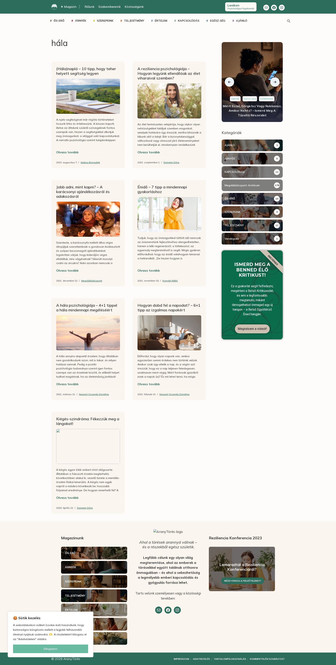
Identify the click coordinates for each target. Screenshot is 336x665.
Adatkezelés (201, 658)
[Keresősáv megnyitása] (288, 20)
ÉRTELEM (161, 20)
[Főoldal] (54, 7)
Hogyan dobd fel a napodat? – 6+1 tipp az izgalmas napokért (168, 307)
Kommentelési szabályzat (267, 658)
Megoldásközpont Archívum (242, 185)
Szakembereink (109, 7)
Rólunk (89, 7)
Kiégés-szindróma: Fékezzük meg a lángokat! (87, 421)
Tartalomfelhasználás (230, 658)
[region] (50, 634)
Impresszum (181, 658)
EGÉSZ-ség (217, 20)
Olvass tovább (67, 152)
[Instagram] (282, 8)
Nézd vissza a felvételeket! (242, 580)
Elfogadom (50, 649)
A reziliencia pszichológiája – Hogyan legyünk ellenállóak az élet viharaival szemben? (168, 73)
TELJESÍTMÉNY (134, 20)
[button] (229, 82)
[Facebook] (274, 8)
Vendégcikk (232, 238)
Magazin (68, 7)
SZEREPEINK (105, 20)
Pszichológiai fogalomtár (241, 6)
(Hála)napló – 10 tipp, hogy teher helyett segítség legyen (86, 71)
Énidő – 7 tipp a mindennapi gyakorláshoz (162, 189)
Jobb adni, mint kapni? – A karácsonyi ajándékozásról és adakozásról (83, 192)
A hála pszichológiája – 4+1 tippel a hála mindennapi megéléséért (86, 307)
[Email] (158, 610)
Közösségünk (134, 7)
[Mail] (266, 8)
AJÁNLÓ (241, 20)
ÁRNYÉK (80, 20)
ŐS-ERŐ (59, 20)
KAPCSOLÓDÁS (188, 20)
